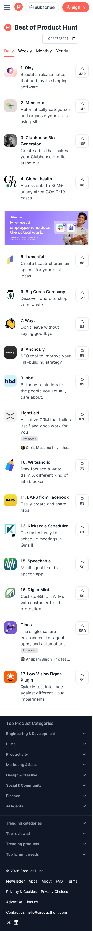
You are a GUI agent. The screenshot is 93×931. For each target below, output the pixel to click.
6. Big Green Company (43, 291)
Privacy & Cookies (21, 891)
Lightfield (30, 413)
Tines (26, 624)
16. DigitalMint (35, 589)
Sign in (78, 7)
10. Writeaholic (35, 462)
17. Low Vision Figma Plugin (41, 677)
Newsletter (15, 881)
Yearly (62, 50)
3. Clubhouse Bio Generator (38, 140)
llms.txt (32, 902)
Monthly (44, 50)
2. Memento (32, 102)
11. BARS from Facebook (45, 497)
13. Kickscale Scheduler (44, 525)
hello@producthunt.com (47, 912)
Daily (9, 50)
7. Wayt (28, 320)
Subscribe (45, 7)
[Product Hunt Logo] (18, 7)
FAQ (59, 881)
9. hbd (27, 378)
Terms (72, 881)
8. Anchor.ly (33, 349)
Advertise (14, 902)
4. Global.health (36, 178)
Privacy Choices (54, 891)
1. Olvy (27, 67)
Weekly (25, 50)
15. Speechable (36, 560)
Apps (33, 881)
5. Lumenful (32, 256)
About (47, 881)
